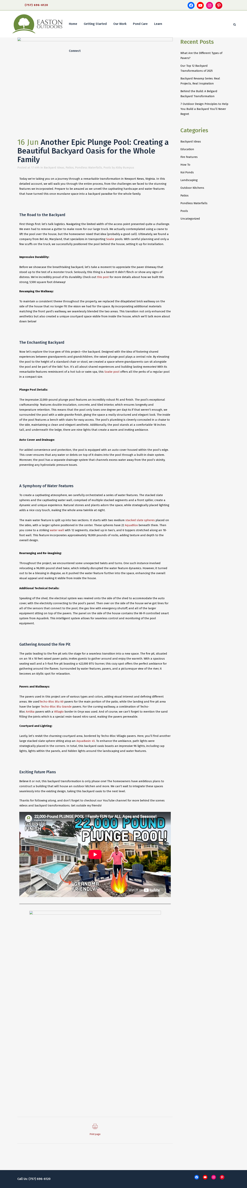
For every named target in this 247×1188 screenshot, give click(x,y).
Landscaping (189, 180)
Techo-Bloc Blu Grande (56, 706)
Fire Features (189, 157)
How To (185, 164)
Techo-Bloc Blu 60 (51, 701)
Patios (70, 167)
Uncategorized (190, 218)
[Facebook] (191, 5)
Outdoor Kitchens (192, 188)
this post (103, 277)
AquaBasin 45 (85, 741)
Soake (110, 239)
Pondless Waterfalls (88, 167)
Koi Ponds (187, 172)
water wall (57, 530)
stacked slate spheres (140, 520)
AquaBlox (131, 525)
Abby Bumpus (125, 167)
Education (187, 149)
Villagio (59, 711)
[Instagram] (209, 5)
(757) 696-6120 (36, 5)
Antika (30, 711)
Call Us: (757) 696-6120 (34, 1179)
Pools (107, 167)
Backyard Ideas (54, 167)
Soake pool (111, 371)
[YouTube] (200, 5)
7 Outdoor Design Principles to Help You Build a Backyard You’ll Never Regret (204, 109)
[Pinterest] (218, 5)
